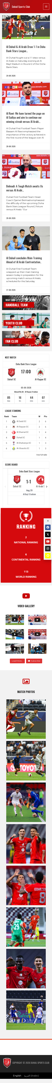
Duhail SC (11, 379)
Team (14, 416)
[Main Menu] (46, 6)
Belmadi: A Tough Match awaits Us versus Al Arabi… (24, 188)
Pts (45, 416)
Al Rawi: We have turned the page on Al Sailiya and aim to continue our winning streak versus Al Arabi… (25, 117)
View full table (41, 455)
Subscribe (35, 661)
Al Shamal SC (23, 432)
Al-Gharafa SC (23, 448)
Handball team (17, 304)
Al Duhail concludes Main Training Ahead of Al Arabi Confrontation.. (24, 260)
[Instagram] (48, 548)
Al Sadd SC (21, 421)
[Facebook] (48, 527)
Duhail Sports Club (21, 7)
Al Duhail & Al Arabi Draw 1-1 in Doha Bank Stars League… (25, 48)
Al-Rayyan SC (40, 379)
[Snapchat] (48, 555)
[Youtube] (48, 541)
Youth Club (14, 322)
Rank (6, 416)
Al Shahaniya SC (24, 443)
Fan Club (12, 341)
